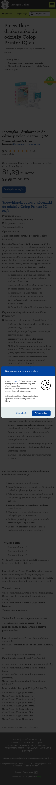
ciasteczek (16, 381)
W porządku (41, 413)
